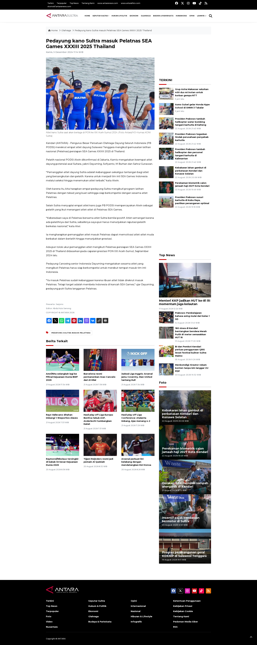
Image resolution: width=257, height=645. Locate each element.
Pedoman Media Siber (185, 621)
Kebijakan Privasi (182, 606)
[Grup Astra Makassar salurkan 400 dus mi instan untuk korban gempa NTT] (166, 93)
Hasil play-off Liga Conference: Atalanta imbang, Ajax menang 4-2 (135, 417)
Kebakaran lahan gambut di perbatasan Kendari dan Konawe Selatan (190, 170)
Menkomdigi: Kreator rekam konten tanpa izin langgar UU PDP (191, 368)
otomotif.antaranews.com (59, 6)
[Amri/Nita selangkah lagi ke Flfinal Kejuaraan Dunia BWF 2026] (62, 359)
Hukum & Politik (119, 16)
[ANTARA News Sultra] (62, 16)
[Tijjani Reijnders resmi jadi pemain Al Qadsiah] (100, 444)
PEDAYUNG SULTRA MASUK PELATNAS (71, 333)
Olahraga (146, 16)
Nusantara (52, 627)
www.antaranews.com (107, 3)
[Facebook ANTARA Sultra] (176, 3)
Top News (74, 3)
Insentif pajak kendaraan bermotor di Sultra (180, 519)
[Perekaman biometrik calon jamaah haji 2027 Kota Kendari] (166, 187)
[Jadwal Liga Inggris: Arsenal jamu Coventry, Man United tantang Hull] (138, 359)
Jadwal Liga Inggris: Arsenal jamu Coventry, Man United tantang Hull (137, 376)
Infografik (136, 621)
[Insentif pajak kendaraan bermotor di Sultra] (185, 511)
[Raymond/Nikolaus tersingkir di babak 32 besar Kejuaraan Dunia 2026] (62, 444)
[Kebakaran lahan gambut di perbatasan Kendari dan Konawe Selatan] (166, 171)
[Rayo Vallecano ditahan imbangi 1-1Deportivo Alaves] (62, 400)
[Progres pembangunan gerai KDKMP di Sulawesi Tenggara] (185, 546)
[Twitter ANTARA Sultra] (182, 3)
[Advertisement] (185, 56)
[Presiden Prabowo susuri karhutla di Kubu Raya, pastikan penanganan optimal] (166, 201)
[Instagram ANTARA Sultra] (188, 3)
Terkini (50, 3)
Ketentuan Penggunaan (187, 601)
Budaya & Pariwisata (163, 16)
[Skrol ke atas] (251, 638)
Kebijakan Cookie (183, 611)
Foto (162, 382)
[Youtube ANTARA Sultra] (194, 3)
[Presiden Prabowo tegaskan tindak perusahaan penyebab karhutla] (166, 138)
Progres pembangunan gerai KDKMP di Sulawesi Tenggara (184, 554)
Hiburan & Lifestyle (141, 616)
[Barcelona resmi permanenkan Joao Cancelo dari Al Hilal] (100, 359)
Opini (192, 16)
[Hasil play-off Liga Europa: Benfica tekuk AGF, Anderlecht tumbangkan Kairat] (100, 400)
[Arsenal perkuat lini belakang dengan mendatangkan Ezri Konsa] (138, 444)
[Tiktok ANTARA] (200, 3)
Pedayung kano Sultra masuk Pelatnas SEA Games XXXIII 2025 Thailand (113, 30)
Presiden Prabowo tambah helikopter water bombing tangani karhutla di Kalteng (190, 121)
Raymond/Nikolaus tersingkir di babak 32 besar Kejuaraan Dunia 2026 (62, 462)
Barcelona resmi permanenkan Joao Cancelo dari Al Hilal (99, 376)
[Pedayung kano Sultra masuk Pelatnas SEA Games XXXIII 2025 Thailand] (185, 280)
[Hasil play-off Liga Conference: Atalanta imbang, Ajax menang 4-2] (138, 400)
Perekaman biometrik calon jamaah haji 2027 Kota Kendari (192, 184)
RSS (175, 627)
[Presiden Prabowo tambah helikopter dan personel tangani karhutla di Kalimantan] (166, 153)
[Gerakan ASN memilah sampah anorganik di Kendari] (185, 476)
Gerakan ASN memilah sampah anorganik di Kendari (185, 484)
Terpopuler (62, 3)
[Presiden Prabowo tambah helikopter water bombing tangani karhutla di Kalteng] (166, 123)
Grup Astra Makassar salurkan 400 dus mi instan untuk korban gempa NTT (192, 92)
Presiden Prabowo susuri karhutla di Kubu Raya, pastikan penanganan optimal (192, 200)
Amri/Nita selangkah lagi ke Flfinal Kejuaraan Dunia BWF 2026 (62, 376)
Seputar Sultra (100, 16)
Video (49, 621)
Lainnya (200, 16)
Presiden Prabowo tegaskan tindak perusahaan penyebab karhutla (192, 137)
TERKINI (165, 80)
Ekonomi (134, 16)
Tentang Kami (88, 3)
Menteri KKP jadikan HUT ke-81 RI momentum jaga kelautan (184, 302)
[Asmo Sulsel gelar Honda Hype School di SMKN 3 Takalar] (166, 108)
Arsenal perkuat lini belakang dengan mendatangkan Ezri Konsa (136, 462)
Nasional (135, 611)
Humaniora (181, 16)
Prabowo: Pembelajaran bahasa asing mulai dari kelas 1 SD (192, 316)
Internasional (138, 606)
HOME (87, 16)
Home (54, 30)
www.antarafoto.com (130, 3)
